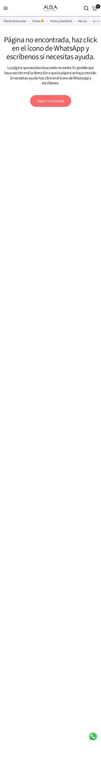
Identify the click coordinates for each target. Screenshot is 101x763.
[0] (93, 8)
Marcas (82, 21)
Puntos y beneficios (61, 21)
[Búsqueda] (86, 8)
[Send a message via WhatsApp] (93, 736)
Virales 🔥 (38, 21)
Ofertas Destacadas (15, 21)
